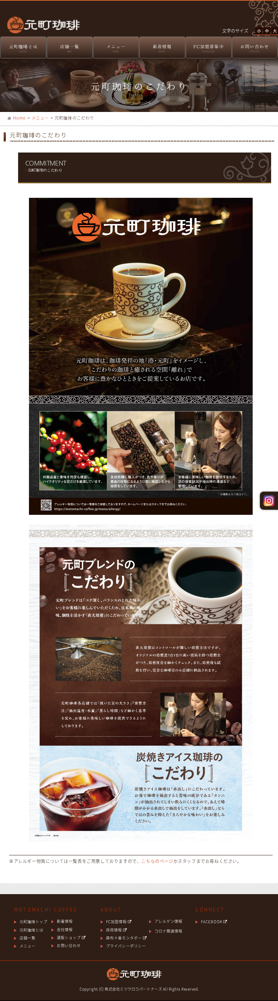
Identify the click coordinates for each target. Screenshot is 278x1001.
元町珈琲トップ (33, 921)
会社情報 (65, 929)
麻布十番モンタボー (124, 937)
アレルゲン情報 (168, 921)
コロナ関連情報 (168, 931)
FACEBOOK (212, 921)
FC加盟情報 (117, 921)
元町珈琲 (40, 20)
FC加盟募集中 (208, 49)
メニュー (116, 49)
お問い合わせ (254, 49)
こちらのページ (157, 861)
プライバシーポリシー (126, 945)
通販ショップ (69, 937)
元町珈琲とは (23, 49)
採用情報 (114, 930)
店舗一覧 (69, 49)
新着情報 (162, 49)
